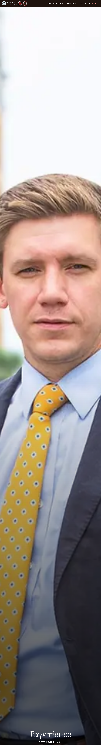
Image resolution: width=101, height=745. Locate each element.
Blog (81, 3)
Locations (75, 3)
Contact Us (87, 3)
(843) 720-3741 (95, 3)
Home (49, 3)
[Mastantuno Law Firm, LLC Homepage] (9, 3)
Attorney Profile (57, 3)
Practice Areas (66, 3)
